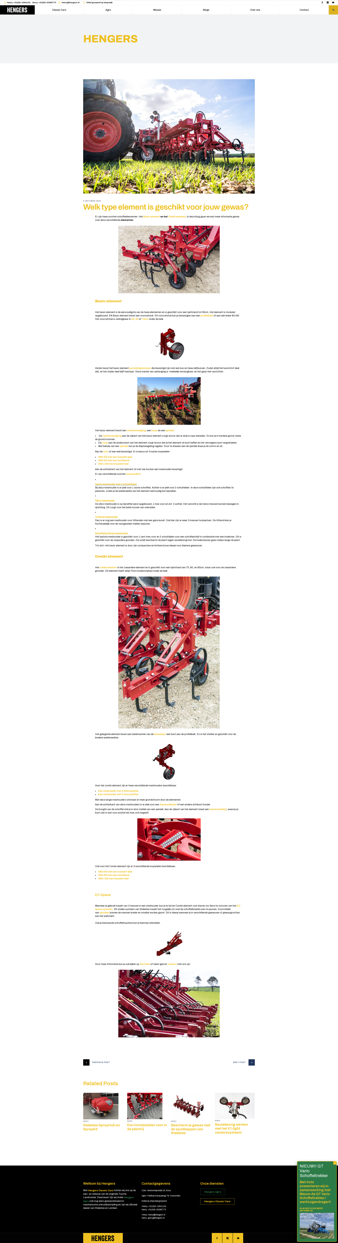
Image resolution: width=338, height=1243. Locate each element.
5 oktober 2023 (92, 201)
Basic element (151, 216)
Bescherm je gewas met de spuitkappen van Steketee (190, 1129)
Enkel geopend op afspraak (99, 3)
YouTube (145, 964)
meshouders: (133, 474)
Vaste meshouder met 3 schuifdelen (116, 484)
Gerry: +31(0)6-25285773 (44, 3)
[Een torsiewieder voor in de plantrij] (147, 1106)
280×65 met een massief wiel (115, 457)
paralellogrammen (140, 368)
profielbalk (207, 315)
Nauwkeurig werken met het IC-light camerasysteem (231, 1128)
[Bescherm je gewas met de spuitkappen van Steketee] (191, 1106)
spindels (104, 912)
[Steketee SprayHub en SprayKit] (103, 1106)
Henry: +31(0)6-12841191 (18, 3)
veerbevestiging (136, 430)
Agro (86, 1121)
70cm (145, 319)
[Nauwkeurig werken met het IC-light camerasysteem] (235, 1106)
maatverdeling (218, 809)
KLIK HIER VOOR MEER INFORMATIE (311, 1209)
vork (105, 451)
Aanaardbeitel (168, 804)
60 (136, 319)
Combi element (177, 216)
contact (172, 964)
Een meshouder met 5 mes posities (118, 791)
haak (154, 430)
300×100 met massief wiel (113, 464)
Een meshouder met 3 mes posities (118, 794)
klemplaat (160, 734)
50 (132, 319)
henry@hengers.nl (70, 3)
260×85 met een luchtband (113, 460)
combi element (108, 567)
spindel (170, 430)
